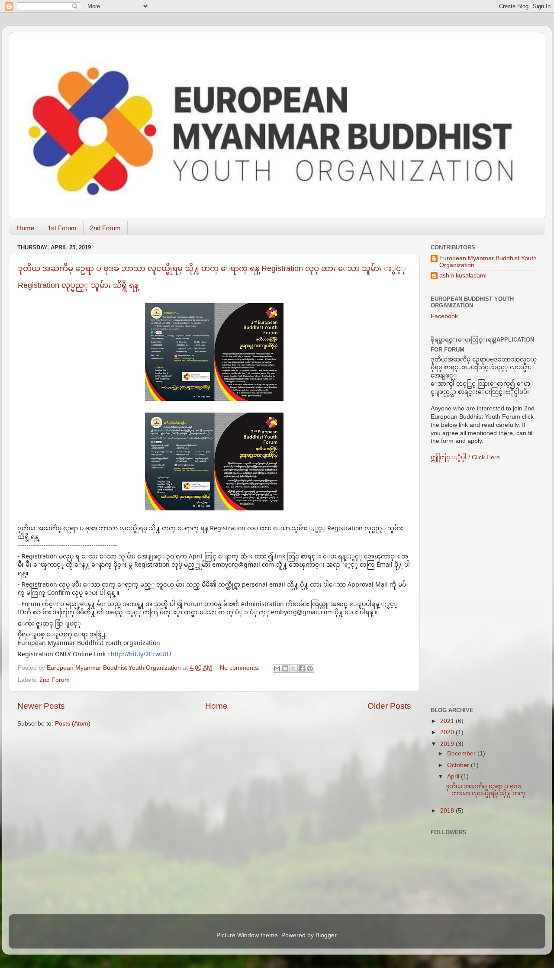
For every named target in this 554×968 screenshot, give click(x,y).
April (454, 776)
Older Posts (389, 705)
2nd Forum (105, 228)
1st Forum (62, 228)
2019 (448, 744)
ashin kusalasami (462, 275)
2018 (448, 810)
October (459, 765)
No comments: (240, 668)
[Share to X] (293, 668)
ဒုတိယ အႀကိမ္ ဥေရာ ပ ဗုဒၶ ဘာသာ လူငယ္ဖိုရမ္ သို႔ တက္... (488, 790)
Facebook (444, 316)
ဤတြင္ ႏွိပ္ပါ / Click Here (465, 457)
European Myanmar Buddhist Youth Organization (488, 261)
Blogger (326, 935)
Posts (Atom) (72, 723)
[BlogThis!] (285, 668)
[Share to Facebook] (301, 668)
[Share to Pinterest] (310, 668)
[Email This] (277, 668)
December (462, 753)
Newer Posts (41, 705)
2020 (448, 732)
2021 (448, 721)
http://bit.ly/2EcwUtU (141, 654)
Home (25, 228)
